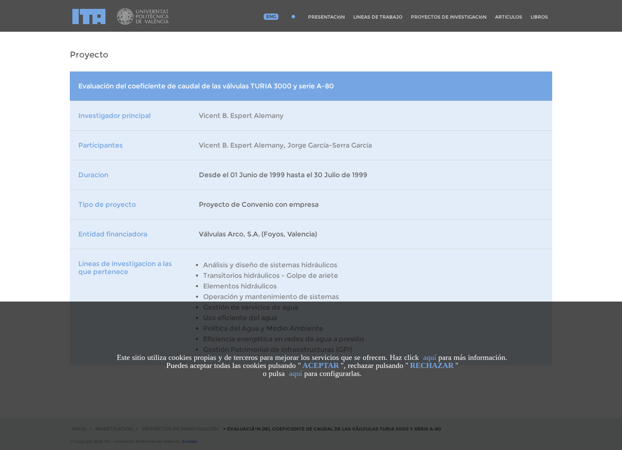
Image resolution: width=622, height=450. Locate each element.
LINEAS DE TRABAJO (377, 17)
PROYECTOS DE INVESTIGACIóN (449, 17)
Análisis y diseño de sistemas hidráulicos (270, 265)
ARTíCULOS (508, 17)
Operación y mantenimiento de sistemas (271, 297)
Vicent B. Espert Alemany (241, 116)
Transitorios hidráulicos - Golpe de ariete (270, 276)
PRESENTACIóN (326, 17)
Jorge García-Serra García (329, 145)
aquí (429, 357)
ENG (271, 16)
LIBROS (539, 17)
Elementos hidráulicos (240, 286)
